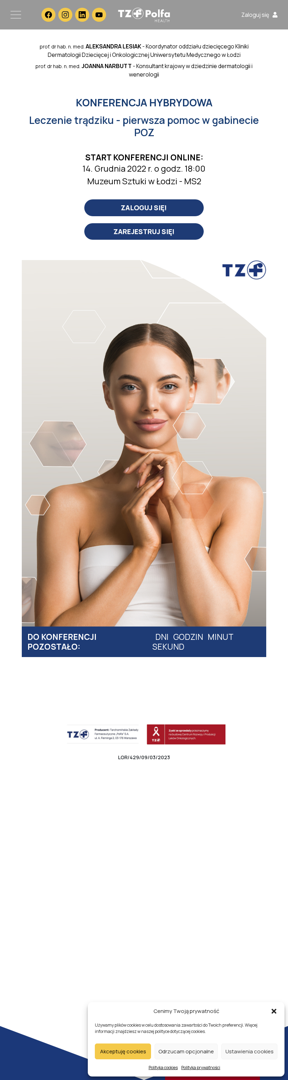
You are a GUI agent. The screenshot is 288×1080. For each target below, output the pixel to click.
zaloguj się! (144, 207)
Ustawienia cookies (249, 1051)
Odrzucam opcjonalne (186, 1051)
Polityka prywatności (200, 1068)
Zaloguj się (255, 15)
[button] (273, 1011)
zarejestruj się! (144, 231)
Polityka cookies (163, 1068)
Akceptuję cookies (123, 1051)
